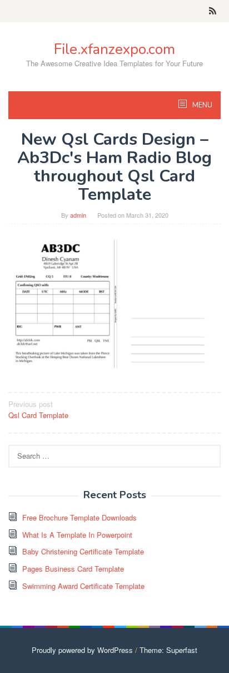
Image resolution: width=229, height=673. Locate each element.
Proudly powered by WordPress (82, 650)
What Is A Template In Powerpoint (77, 534)
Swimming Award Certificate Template (83, 586)
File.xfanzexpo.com (114, 49)
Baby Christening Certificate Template (83, 551)
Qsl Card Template (38, 410)
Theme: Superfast (168, 650)
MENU (201, 105)
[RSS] (213, 11)
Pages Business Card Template (73, 568)
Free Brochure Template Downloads (79, 517)
